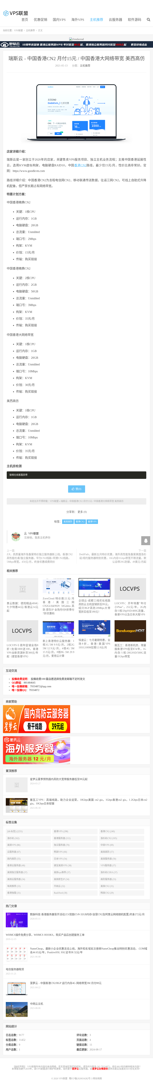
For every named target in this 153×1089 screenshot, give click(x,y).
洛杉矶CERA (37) (109, 872)
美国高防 (67, 521)
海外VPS (77, 20)
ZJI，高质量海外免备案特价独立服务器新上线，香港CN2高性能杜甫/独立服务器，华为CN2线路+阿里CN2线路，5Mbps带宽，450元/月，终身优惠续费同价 (40, 558)
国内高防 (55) (14, 858)
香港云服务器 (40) (16, 865)
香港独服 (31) (14, 893)
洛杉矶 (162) (13, 838)
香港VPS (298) (61, 831)
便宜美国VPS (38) (62, 865)
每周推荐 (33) (14, 886)
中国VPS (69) (107, 845)
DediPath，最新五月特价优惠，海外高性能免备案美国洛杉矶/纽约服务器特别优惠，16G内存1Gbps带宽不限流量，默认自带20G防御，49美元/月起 (112, 558)
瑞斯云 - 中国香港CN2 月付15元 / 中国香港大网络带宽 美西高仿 (76, 58)
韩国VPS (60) (60, 852)
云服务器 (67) (14, 852)
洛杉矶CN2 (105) (109, 838)
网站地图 (97, 1078)
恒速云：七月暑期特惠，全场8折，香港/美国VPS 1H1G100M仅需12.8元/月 (94, 644)
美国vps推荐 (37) (62, 872)
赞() (78, 489)
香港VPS (92, 521)
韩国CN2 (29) (107, 893)
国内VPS (59, 20)
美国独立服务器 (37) (17, 872)
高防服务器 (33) (108, 879)
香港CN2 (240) (108, 831)
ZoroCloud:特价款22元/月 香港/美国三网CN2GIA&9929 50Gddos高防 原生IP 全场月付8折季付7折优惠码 (58, 606)
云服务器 (115, 20)
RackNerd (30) (60, 893)
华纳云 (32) (59, 886)
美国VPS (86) (13, 845)
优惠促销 (40, 20)
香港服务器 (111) (62, 838)
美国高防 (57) (107, 852)
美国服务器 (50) (108, 858)
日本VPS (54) (60, 858)
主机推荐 (96, 20)
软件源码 (134, 20)
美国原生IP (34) (61, 879)
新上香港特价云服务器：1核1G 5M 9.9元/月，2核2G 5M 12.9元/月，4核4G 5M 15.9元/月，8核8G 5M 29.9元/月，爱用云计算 (58, 648)
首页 (24, 20)
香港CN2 (80, 165)
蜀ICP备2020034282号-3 (81, 1078)
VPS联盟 (16, 13)
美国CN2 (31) (107, 886)
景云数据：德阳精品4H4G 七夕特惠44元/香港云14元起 (22, 607)
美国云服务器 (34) (16, 879)
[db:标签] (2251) (15, 831)
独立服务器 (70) (61, 845)
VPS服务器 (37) (108, 865)
